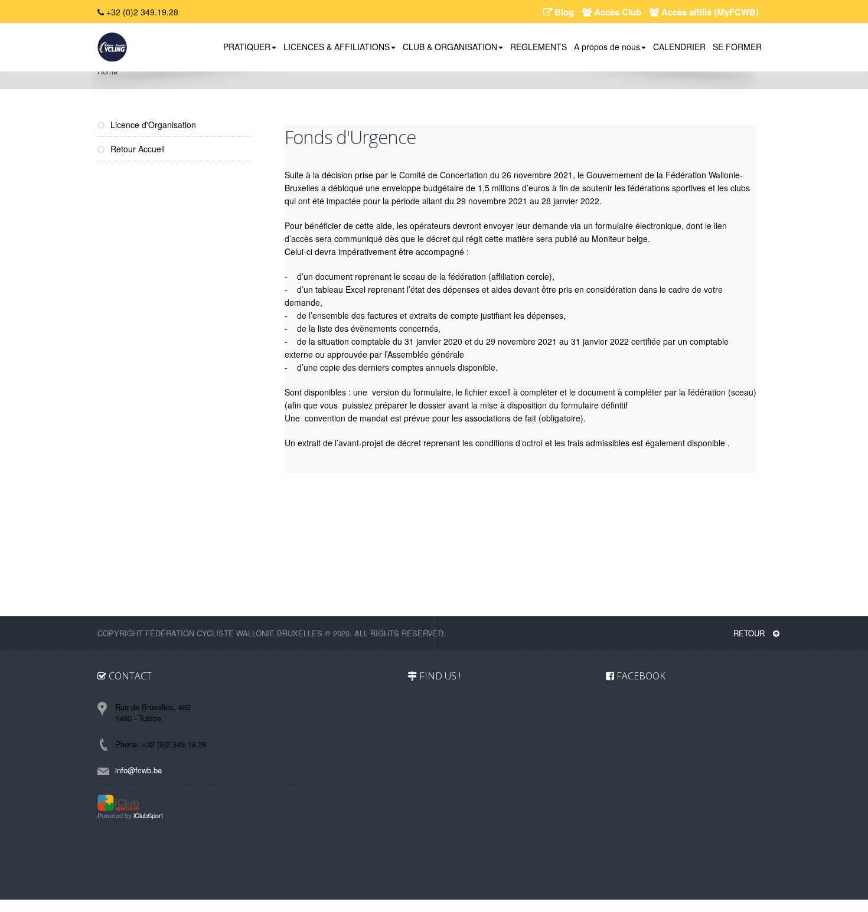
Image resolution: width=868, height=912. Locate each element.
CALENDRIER (679, 47)
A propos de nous (607, 47)
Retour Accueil (136, 149)
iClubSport (148, 815)
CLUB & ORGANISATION (450, 47)
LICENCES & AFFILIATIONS (336, 47)
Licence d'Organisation (152, 124)
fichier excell (488, 392)
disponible (706, 443)
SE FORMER (737, 47)
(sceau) (742, 392)
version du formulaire (411, 392)
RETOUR (750, 633)
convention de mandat (346, 418)
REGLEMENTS (538, 47)
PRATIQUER (246, 47)
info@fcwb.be (138, 770)
